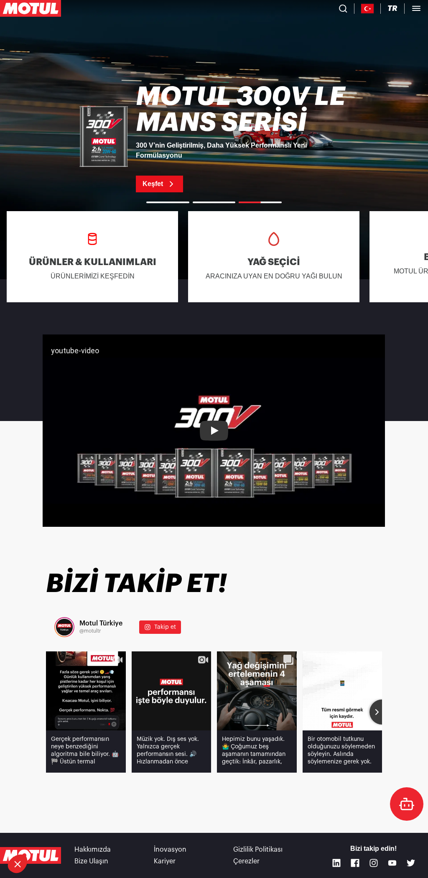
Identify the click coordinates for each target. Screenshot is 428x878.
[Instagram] (373, 863)
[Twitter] (411, 863)
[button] (18, 864)
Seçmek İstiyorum (52, 835)
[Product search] (343, 8)
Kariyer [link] (165, 861)
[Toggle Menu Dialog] (416, 8)
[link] (214, 138)
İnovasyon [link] (170, 849)
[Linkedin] (336, 863)
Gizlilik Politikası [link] (258, 849)
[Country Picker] (367, 8)
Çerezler (246, 861)
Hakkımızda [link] (92, 849)
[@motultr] (64, 627)
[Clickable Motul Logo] (30, 8)
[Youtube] (392, 863)
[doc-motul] (406, 804)
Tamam (140, 835)
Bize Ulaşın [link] (91, 861)
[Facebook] (355, 863)
